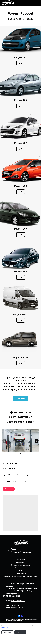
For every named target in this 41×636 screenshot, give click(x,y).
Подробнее (4, 627)
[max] (22, 616)
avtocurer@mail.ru (18, 601)
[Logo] (20, 543)
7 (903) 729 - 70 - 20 (14, 584)
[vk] (19, 616)
